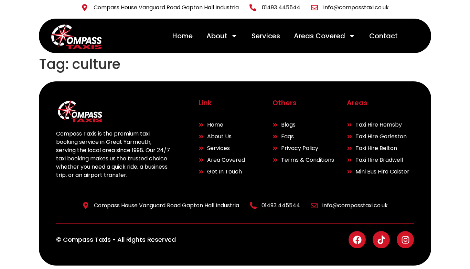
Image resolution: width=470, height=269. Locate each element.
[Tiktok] (381, 239)
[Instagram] (405, 239)
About (216, 36)
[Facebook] (357, 239)
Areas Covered (319, 36)
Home (182, 36)
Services (266, 36)
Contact (383, 36)
